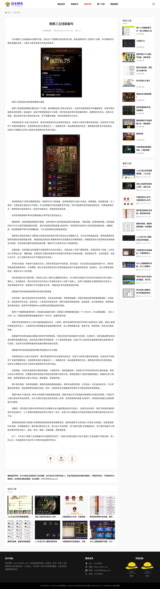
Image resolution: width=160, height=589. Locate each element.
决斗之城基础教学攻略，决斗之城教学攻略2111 (108, 541)
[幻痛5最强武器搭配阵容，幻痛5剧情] (128, 150)
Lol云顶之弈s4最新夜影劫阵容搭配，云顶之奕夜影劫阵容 (57, 541)
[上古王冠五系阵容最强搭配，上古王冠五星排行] (20, 505)
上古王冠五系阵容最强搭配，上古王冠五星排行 (26, 517)
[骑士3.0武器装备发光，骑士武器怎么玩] (128, 31)
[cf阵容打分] (128, 44)
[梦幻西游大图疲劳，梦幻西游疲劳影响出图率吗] (128, 293)
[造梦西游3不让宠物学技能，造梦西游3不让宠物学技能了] (128, 57)
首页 (9, 13)
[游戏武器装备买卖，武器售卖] (128, 110)
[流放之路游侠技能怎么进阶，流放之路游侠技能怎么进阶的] (47, 505)
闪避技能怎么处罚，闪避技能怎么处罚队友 (79, 517)
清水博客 (14, 4)
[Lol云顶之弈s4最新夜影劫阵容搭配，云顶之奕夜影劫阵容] (47, 529)
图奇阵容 (139, 134)
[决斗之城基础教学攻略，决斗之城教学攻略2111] (102, 529)
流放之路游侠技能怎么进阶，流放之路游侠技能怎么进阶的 (57, 517)
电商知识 (74, 4)
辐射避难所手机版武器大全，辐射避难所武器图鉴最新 (144, 123)
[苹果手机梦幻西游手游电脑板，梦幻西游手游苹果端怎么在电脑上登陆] (128, 279)
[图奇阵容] (128, 137)
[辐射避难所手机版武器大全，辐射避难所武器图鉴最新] (128, 123)
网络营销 (114, 4)
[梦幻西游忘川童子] (128, 84)
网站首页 (61, 4)
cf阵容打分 (140, 41)
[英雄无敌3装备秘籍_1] (128, 97)
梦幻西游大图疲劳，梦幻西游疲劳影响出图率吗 (144, 293)
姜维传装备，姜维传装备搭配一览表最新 (23, 541)
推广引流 (101, 4)
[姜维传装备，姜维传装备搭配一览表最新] (20, 529)
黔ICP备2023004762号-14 (93, 586)
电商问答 (88, 4)
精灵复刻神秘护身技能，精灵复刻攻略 (105, 517)
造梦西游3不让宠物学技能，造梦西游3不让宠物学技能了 (143, 57)
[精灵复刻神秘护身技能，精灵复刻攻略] (102, 505)
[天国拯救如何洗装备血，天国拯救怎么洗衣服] (75, 529)
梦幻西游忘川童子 (143, 81)
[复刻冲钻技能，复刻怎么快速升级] (128, 70)
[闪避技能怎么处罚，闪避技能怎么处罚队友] (75, 505)
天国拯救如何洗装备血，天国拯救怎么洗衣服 (79, 541)
